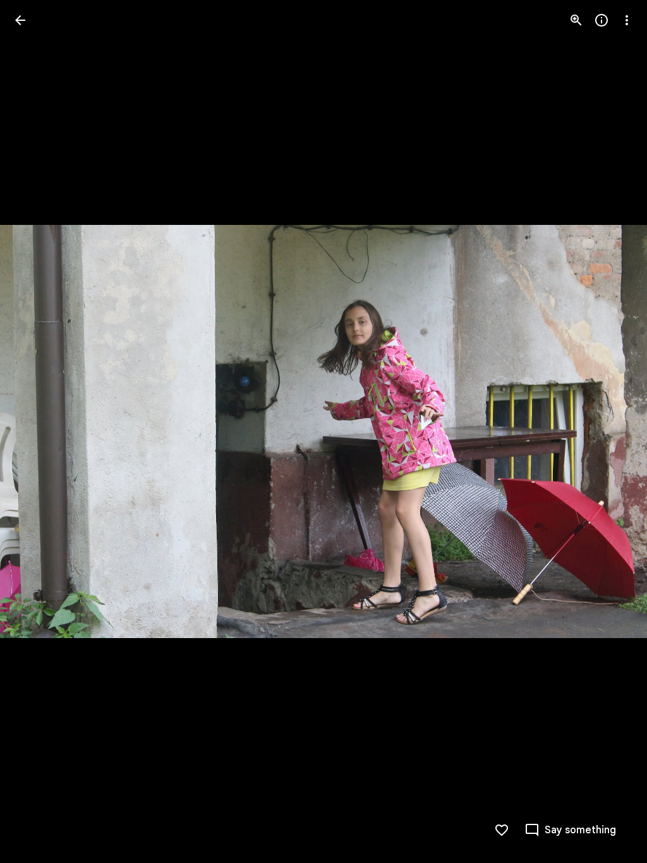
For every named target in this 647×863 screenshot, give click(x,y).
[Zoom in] (576, 20)
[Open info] (601, 20)
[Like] (501, 830)
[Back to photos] (20, 20)
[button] (35, 431)
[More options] (626, 20)
